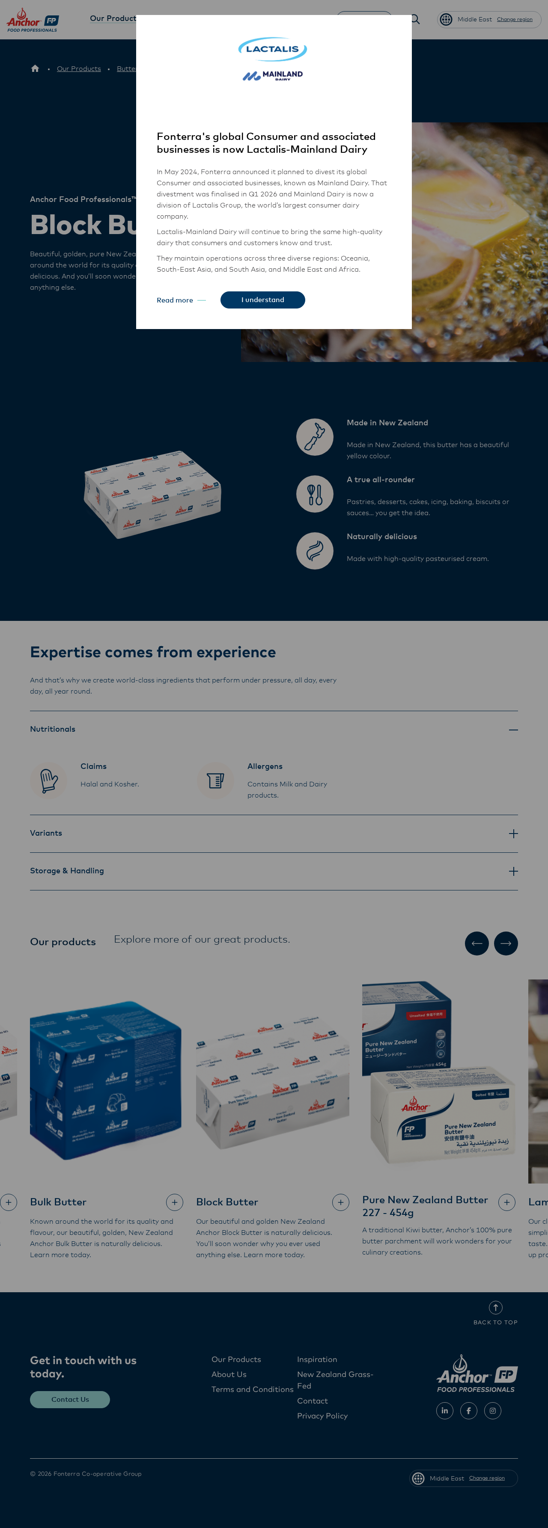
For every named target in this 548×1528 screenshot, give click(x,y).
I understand (262, 300)
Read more (175, 300)
